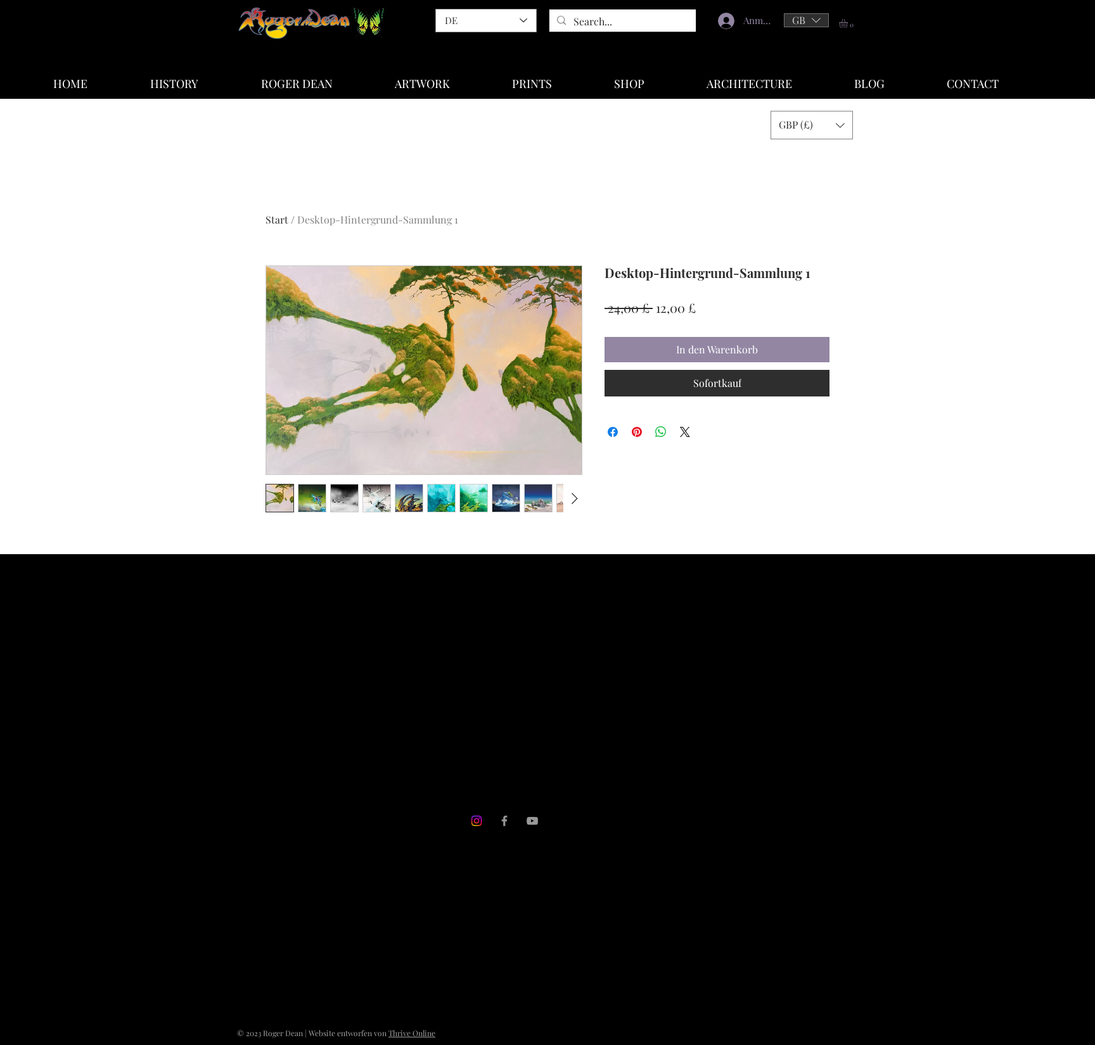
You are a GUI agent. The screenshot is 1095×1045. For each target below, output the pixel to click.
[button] (806, 20)
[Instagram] (476, 821)
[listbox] (806, 20)
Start (277, 219)
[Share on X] (685, 432)
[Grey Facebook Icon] (504, 821)
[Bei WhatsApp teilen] (661, 432)
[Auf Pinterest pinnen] (636, 432)
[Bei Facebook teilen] (612, 432)
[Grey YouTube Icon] (532, 821)
